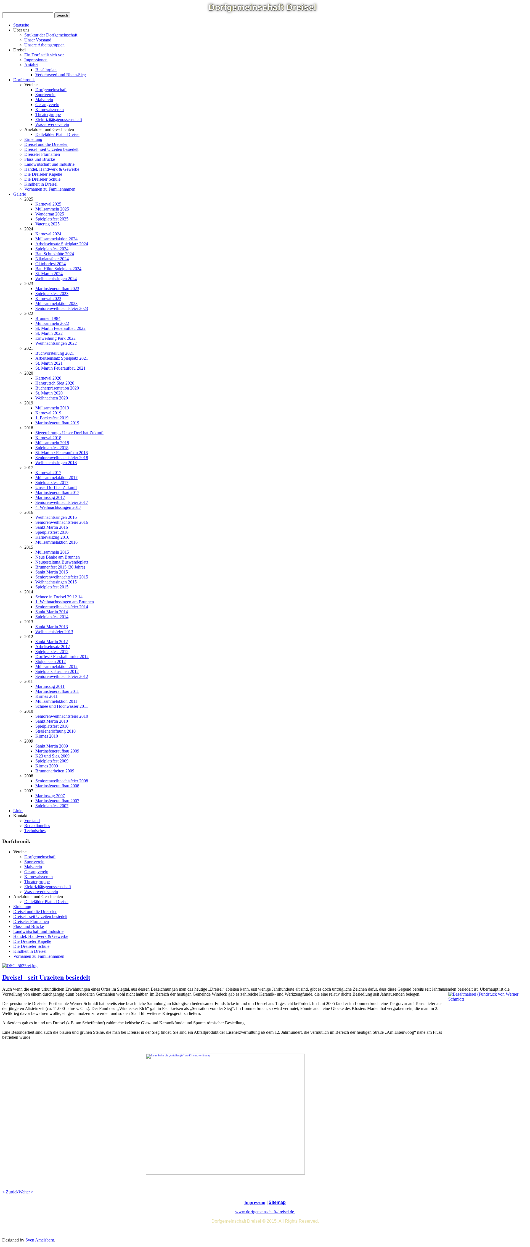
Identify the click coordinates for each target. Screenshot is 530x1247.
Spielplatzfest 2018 (51, 447)
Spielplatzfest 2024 (51, 248)
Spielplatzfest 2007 (51, 805)
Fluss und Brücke (39, 159)
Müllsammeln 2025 (52, 209)
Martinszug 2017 (50, 497)
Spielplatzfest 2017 (51, 482)
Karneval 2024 (48, 233)
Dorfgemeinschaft (51, 89)
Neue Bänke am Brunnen (57, 557)
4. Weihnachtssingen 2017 (58, 507)
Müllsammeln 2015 (52, 552)
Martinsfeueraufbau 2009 (57, 751)
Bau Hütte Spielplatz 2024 (58, 268)
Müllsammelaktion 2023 (56, 303)
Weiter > (25, 1192)
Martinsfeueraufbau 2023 (57, 288)
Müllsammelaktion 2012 (56, 666)
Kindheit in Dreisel (40, 184)
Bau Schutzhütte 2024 (54, 253)
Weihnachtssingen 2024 (56, 278)
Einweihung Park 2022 (55, 338)
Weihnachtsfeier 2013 (54, 631)
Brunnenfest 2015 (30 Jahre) (60, 567)
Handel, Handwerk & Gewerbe (51, 169)
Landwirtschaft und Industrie (49, 164)
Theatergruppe (48, 114)
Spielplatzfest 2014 (51, 616)
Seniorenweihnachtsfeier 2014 (61, 606)
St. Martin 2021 (49, 363)
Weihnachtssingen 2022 (56, 343)
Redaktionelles (37, 825)
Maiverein (44, 99)
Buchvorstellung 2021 (54, 353)
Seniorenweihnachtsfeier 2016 (61, 522)
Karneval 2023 (48, 298)
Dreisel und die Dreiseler (46, 144)
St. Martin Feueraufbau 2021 (60, 368)
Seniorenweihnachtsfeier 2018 (61, 457)
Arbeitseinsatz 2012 (52, 646)
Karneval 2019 (48, 413)
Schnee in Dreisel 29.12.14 (59, 596)
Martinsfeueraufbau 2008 (57, 785)
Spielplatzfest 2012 (51, 651)
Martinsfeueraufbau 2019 (57, 422)
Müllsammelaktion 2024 (56, 238)
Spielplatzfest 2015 (51, 587)
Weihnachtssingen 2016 (56, 517)
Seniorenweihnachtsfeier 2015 (61, 577)
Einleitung (33, 139)
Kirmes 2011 (46, 696)
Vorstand (32, 820)
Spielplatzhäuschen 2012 (57, 671)
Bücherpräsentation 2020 (57, 388)
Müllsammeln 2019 (52, 408)
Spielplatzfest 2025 (51, 219)
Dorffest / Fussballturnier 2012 (62, 656)
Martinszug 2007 (50, 795)
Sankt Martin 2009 (51, 746)
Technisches (35, 830)
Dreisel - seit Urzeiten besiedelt (51, 149)
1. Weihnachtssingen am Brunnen (64, 601)
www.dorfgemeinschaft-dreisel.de (265, 1211)
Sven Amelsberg (39, 1240)
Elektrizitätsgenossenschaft (58, 119)
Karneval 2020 (48, 378)
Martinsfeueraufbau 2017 (57, 492)
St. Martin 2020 (49, 393)
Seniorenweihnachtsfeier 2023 (61, 308)
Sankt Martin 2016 (51, 527)
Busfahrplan (46, 69)
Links (18, 810)
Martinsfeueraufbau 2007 (57, 800)
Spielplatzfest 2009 (51, 761)
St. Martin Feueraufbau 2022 (60, 328)
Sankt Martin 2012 (51, 641)
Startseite (21, 25)
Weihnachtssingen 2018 (56, 462)
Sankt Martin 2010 (51, 721)
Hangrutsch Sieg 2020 (54, 383)
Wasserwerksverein (52, 124)
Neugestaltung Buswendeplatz (61, 562)
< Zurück (10, 1192)
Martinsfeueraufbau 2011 (57, 691)
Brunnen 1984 (47, 318)
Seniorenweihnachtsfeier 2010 (61, 716)
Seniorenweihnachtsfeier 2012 (61, 676)
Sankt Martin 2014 (51, 611)
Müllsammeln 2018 (52, 442)
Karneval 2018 (48, 437)
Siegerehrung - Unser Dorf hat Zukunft (69, 432)
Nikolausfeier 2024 (52, 258)
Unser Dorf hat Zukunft (56, 487)
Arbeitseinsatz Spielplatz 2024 (61, 243)
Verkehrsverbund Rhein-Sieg (60, 74)
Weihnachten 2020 (51, 398)
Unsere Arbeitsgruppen (44, 45)
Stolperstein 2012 (50, 661)
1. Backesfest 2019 (51, 417)
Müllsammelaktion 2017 (56, 477)
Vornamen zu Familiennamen (49, 189)
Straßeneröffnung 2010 (55, 731)
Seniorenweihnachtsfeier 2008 (61, 780)
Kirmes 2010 (46, 736)
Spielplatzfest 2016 (51, 532)
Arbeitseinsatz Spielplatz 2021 (61, 358)
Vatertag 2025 (47, 224)
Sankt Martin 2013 (51, 626)
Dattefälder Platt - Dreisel (57, 134)
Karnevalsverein (49, 109)
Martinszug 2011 (50, 686)
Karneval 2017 (48, 472)
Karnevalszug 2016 (52, 537)
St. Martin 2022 (49, 333)
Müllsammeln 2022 (52, 323)
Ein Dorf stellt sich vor (44, 54)
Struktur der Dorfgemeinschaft (50, 35)
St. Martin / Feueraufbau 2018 (61, 452)
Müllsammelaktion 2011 (56, 701)
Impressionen (35, 59)
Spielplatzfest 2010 (51, 726)
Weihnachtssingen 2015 (56, 582)
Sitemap (277, 1202)
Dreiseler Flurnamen (42, 154)
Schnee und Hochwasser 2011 (61, 706)
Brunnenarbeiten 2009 (54, 771)
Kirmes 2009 (46, 766)
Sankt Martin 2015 (51, 572)
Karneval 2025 (48, 204)
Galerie (19, 194)
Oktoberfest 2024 (50, 263)
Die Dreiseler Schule (42, 179)
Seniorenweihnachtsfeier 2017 (61, 502)
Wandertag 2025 (49, 214)
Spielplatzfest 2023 (51, 293)
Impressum (254, 1202)
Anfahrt (31, 64)
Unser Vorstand (37, 40)
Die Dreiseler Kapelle (43, 174)
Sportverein (45, 94)
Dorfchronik (24, 79)
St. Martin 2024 (49, 273)
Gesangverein (47, 104)
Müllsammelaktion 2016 (56, 542)
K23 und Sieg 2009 (52, 756)
